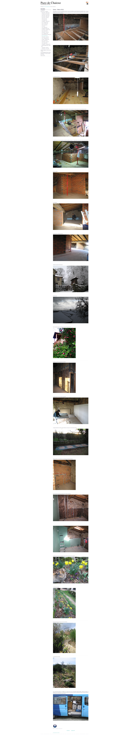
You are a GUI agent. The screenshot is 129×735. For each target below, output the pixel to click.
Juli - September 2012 (45, 33)
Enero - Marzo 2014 (45, 40)
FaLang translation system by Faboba (56, 732)
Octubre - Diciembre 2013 (45, 39)
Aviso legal (43, 55)
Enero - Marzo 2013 (45, 35)
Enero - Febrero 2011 (45, 23)
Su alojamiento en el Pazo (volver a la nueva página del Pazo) (46, 53)
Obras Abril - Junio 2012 (45, 32)
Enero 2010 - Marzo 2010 (45, 16)
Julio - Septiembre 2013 (45, 38)
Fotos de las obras (47, 6)
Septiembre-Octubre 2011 (45, 28)
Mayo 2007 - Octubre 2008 (45, 12)
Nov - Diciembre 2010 (45, 22)
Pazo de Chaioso (51, 3)
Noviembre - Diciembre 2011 (46, 29)
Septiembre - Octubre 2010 (45, 21)
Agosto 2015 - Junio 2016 (45, 48)
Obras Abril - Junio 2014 (45, 41)
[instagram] (87, 4)
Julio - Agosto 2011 (44, 27)
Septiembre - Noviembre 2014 (46, 44)
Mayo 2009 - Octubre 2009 (45, 15)
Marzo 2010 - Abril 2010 (45, 17)
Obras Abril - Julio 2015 (45, 47)
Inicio (43, 6)
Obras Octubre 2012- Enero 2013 (46, 34)
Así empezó (43, 10)
